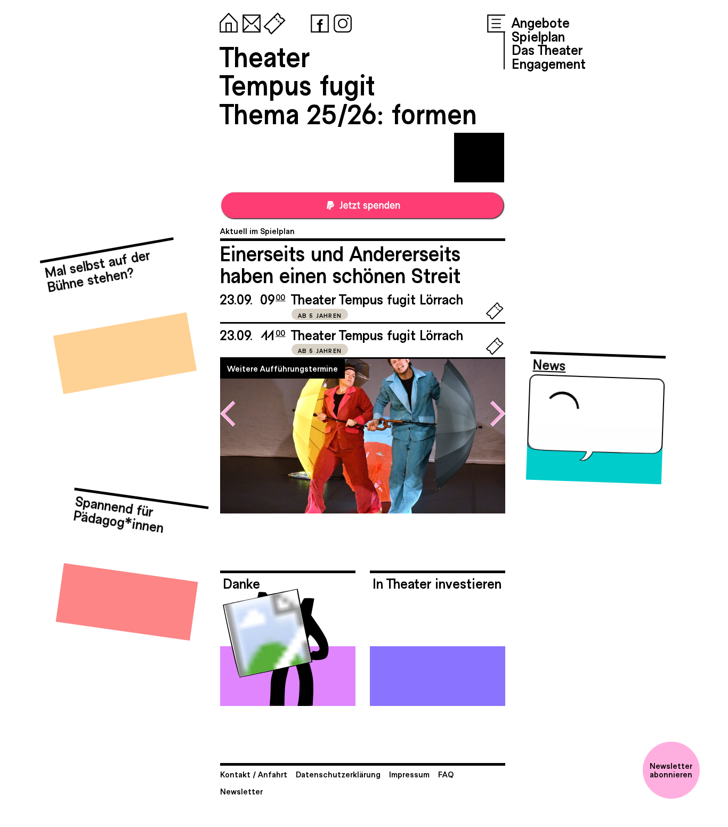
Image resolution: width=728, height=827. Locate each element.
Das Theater (547, 49)
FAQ (446, 774)
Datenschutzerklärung (338, 774)
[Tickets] (272, 21)
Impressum (409, 774)
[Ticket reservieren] (494, 317)
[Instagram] (340, 21)
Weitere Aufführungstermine (282, 368)
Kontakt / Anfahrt (253, 774)
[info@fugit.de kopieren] (249, 21)
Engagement (549, 62)
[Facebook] (317, 21)
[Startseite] (226, 21)
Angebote (541, 21)
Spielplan (538, 35)
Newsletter (241, 791)
